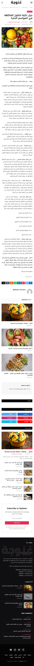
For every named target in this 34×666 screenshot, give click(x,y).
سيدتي (20, 655)
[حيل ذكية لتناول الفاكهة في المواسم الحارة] (17, 37)
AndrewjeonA (27, 634)
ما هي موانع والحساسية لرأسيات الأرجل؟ (20, 348)
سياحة (6, 655)
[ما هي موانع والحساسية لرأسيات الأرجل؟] (17, 337)
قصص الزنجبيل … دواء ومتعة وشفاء (21, 619)
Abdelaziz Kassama (14, 22)
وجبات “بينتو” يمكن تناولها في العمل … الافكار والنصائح (18, 374)
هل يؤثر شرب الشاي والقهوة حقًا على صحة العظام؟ (13, 496)
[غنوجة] (16, 2)
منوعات (11, 657)
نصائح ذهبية (29, 277)
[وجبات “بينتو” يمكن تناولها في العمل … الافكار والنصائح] (17, 362)
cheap (29, 622)
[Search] (2, 2)
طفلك (15, 655)
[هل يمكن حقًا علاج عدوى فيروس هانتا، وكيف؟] (28, 464)
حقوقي (11, 655)
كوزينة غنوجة (30, 11)
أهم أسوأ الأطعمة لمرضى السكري (22, 631)
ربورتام (29, 655)
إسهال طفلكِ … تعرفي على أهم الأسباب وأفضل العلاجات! (18, 625)
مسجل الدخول (20, 389)
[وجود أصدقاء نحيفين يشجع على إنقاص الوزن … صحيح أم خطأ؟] (28, 481)
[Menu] (31, 2)
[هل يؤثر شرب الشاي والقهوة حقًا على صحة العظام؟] (28, 497)
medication (28, 629)
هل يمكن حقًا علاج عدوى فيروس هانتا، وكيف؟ (13, 463)
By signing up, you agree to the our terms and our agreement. (16, 528)
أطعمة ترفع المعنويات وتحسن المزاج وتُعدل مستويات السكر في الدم (17, 637)
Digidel (21, 661)
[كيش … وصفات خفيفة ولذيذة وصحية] (17, 312)
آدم (23, 657)
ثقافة (24, 655)
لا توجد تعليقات (16, 24)
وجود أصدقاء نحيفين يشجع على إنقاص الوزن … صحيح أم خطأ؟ (13, 479)
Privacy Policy (16, 529)
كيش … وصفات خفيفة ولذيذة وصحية (21, 323)
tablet (29, 617)
